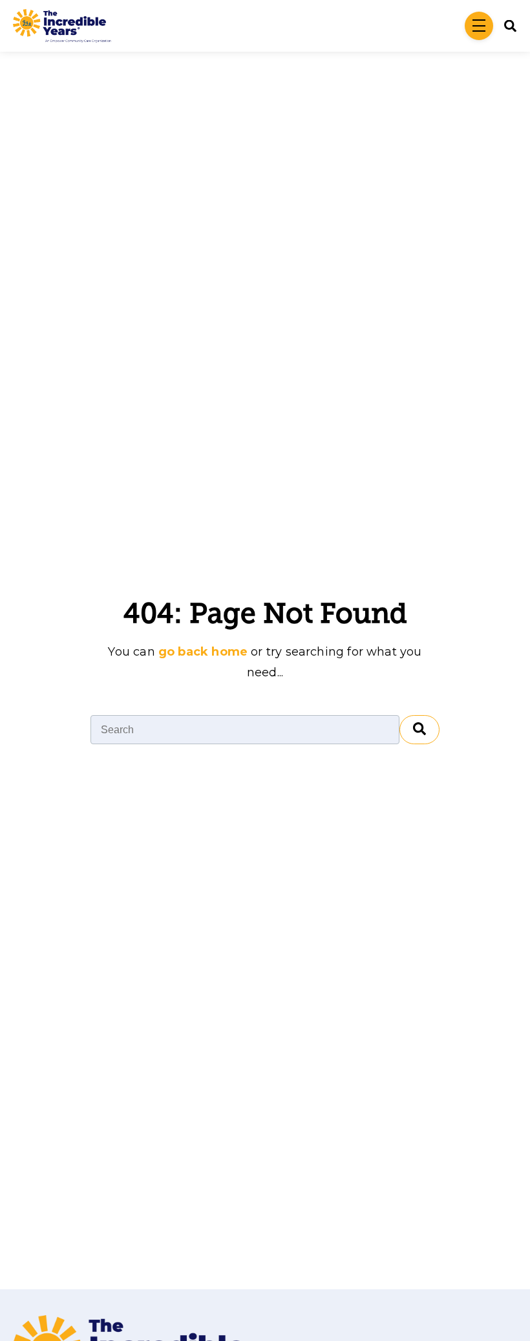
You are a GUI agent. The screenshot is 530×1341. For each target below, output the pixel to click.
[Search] (419, 729)
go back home (203, 652)
